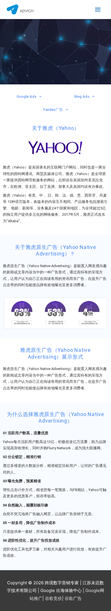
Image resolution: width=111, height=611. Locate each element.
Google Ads (26, 96)
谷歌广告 (73, 598)
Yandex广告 (53, 109)
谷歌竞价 (53, 598)
